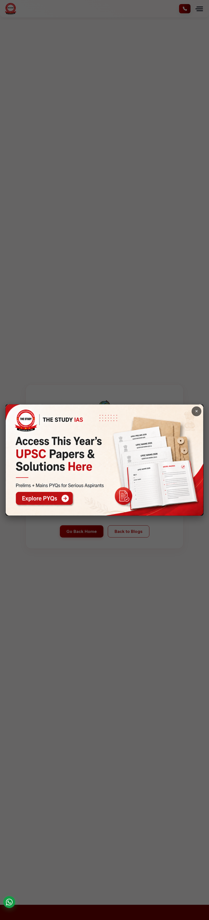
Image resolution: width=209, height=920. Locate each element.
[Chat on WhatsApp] (9, 902)
